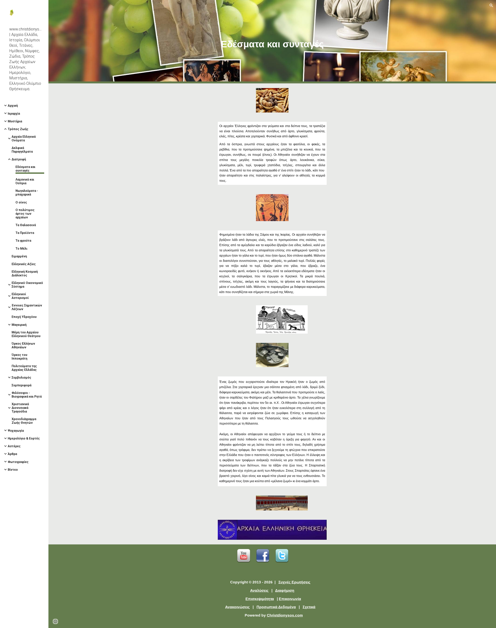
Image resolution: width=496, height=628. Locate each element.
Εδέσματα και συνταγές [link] (25, 168)
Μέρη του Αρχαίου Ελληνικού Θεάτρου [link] (26, 334)
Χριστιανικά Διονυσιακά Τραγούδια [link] (20, 407)
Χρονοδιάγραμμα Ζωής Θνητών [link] (24, 421)
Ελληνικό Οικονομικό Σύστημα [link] (27, 284)
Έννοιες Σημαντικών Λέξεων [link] (27, 307)
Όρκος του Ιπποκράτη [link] (19, 356)
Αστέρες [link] (14, 446)
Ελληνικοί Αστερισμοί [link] (20, 296)
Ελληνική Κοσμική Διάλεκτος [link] (25, 273)
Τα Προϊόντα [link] (25, 233)
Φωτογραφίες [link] (18, 462)
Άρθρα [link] (12, 454)
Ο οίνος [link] (21, 202)
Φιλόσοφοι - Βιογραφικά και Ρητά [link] (27, 394)
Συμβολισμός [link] (21, 377)
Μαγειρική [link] (19, 325)
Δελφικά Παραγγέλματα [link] (22, 149)
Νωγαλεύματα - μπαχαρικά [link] (27, 192)
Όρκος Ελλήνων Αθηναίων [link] (23, 345)
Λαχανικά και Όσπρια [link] (25, 181)
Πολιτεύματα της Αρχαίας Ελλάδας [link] (24, 368)
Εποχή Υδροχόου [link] (24, 317)
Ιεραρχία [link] (14, 113)
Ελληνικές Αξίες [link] (24, 264)
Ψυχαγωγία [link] (16, 431)
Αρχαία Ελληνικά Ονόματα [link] (24, 138)
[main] (272, 42)
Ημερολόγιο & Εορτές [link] (24, 438)
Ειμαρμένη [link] (19, 256)
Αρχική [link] (13, 105)
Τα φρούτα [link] (23, 240)
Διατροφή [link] (19, 159)
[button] (491, 5)
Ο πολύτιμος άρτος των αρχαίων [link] (25, 213)
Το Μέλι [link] (21, 248)
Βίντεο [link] (13, 469)
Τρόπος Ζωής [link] (18, 129)
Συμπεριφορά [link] (21, 385)
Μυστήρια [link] (15, 121)
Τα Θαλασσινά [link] (26, 225)
